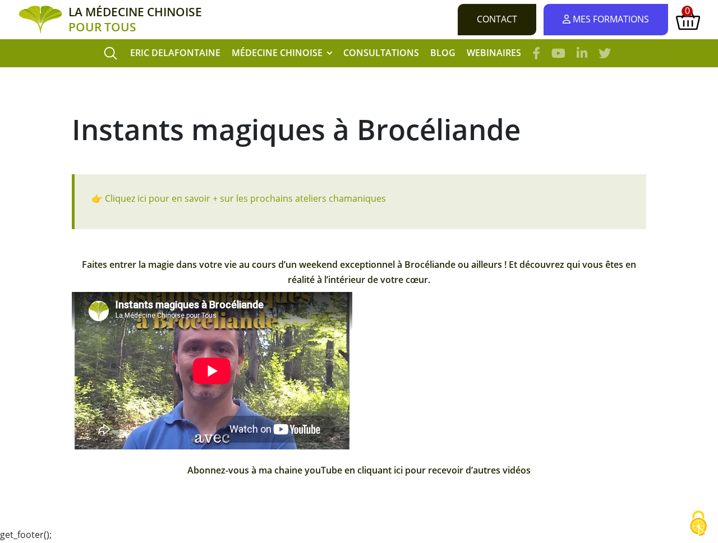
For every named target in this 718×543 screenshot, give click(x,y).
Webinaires (494, 53)
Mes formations (609, 19)
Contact (497, 19)
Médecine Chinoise (277, 53)
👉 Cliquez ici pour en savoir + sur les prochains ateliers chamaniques (238, 198)
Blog (442, 53)
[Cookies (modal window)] (698, 524)
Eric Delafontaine (175, 53)
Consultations (381, 53)
